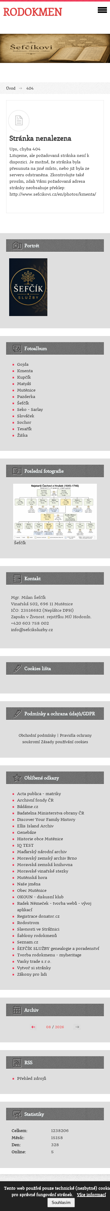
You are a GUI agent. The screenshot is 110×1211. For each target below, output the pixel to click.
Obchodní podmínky (37, 735)
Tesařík (24, 429)
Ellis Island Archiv (35, 826)
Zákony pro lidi (32, 974)
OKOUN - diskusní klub (40, 897)
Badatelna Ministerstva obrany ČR (50, 813)
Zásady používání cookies (64, 742)
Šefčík (23, 403)
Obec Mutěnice (31, 890)
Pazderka (26, 396)
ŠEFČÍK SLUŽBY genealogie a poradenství (58, 948)
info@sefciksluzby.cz (32, 629)
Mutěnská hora (32, 877)
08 (48, 1027)
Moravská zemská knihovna (44, 864)
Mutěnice (26, 390)
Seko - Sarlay (30, 409)
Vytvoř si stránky (34, 968)
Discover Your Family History (46, 819)
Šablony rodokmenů (37, 935)
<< (33, 1026)
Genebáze (26, 832)
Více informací (91, 1194)
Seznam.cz (27, 942)
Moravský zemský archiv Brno (47, 858)
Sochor (24, 422)
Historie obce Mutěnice (40, 839)
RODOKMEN (32, 11)
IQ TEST (25, 845)
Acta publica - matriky (39, 793)
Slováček (25, 416)
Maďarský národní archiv (42, 852)
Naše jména (28, 884)
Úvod (11, 88)
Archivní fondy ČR (35, 800)
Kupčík (24, 377)
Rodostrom (28, 922)
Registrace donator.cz (38, 916)
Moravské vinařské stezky (42, 871)
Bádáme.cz (27, 806)
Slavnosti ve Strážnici (38, 929)
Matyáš (24, 383)
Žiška (22, 435)
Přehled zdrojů (31, 1078)
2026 (59, 1027)
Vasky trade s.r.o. (34, 961)
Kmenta (25, 371)
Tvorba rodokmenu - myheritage (49, 955)
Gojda (22, 364)
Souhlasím (61, 1202)
